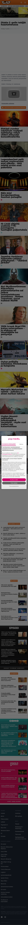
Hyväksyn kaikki (14, 479)
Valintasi (21, 444)
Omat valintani (14, 483)
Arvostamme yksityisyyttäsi (9, 444)
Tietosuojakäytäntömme (14, 486)
